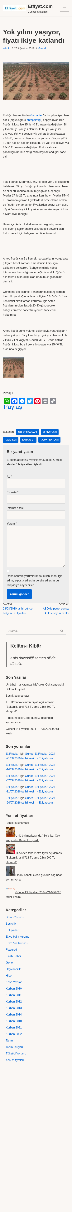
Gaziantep (36, 115)
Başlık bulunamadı (17, 695)
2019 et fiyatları (27, 432)
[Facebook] (14, 401)
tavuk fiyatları (49, 440)
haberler (11, 440)
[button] (64, 8)
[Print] (45, 401)
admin (6, 48)
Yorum (12, 523)
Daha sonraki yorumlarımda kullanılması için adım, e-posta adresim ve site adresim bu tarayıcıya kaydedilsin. (34, 580)
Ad (9, 476)
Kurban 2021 (14, 1027)
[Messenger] (22, 401)
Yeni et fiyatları (15, 1060)
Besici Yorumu (15, 917)
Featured (11, 949)
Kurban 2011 (14, 995)
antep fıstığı (34, 119)
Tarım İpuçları (14, 1047)
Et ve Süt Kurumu (17, 943)
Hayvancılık (13, 969)
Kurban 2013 (14, 1008)
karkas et (28, 440)
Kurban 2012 (14, 1001)
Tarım (9, 1040)
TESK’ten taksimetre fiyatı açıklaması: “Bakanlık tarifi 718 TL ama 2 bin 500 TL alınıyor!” (30, 706)
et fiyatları (50, 432)
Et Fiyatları (12, 753)
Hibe (9, 975)
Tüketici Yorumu (16, 1053)
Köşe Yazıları (14, 982)
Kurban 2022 (14, 1034)
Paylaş (13, 406)
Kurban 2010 (14, 988)
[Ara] (62, 631)
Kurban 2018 (14, 1021)
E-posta (12, 492)
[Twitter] (30, 401)
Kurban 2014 (14, 1014)
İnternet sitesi (15, 507)
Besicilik (11, 923)
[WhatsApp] (7, 401)
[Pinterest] (37, 401)
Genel (42, 48)
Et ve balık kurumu (17, 936)
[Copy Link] (53, 401)
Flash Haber (13, 956)
